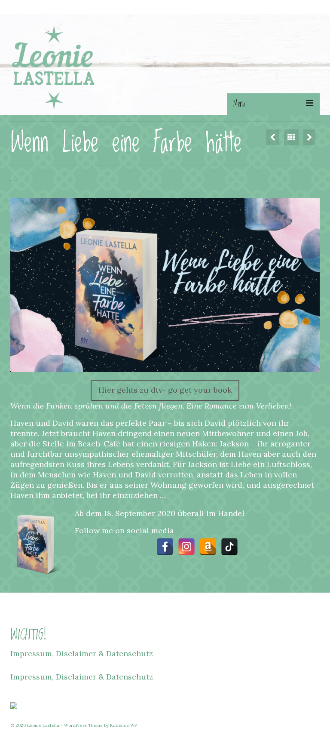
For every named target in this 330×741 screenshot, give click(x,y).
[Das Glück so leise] (272, 137)
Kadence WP (123, 725)
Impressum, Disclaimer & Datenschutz (81, 653)
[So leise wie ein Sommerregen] (309, 137)
